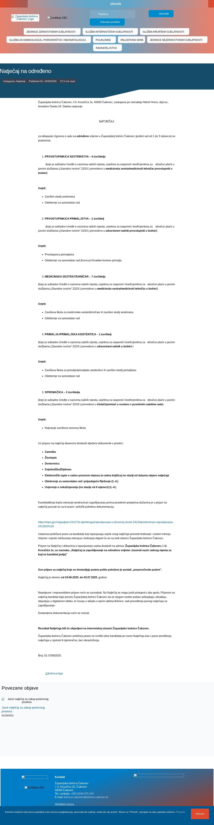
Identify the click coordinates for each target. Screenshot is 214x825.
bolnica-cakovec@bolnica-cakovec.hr (86, 797)
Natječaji (20, 81)
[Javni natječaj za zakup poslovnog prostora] (27, 701)
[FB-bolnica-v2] (159, 775)
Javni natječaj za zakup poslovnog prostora (24, 701)
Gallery (30, 701)
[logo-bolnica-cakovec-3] (54, 673)
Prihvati (200, 813)
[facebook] (10, 4)
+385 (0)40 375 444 (82, 793)
